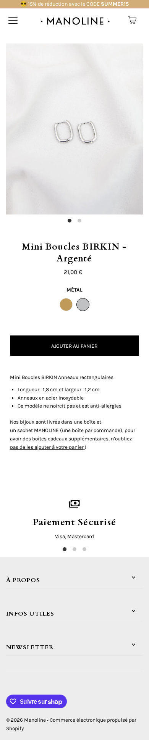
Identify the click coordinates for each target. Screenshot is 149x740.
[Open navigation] (13, 20)
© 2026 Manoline (26, 720)
